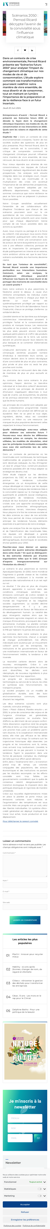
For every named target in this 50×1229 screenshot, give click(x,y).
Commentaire (9, 853)
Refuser (25, 1212)
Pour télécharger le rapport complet (20, 821)
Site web (6, 902)
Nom (5, 881)
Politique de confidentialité (34, 1226)
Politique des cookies (12, 1226)
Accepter (25, 1204)
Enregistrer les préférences (25, 1219)
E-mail (6, 891)
